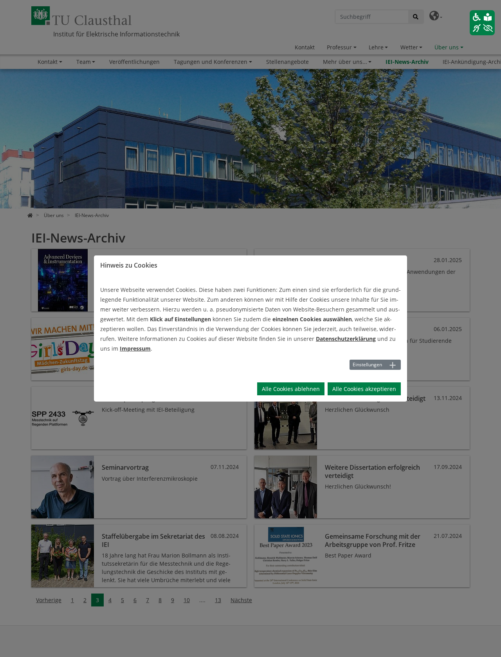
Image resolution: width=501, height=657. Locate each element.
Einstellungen (367, 364)
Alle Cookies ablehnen (291, 389)
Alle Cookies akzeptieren (364, 389)
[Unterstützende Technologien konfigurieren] (482, 22)
